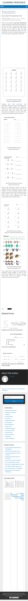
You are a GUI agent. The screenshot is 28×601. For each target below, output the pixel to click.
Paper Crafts (8, 426)
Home (5, 11)
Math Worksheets (10, 20)
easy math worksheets (10, 388)
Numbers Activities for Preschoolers (12, 330)
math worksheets (20, 388)
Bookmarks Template (10, 412)
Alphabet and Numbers (11, 410)
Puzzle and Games (10, 430)
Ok (10, 597)
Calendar (7, 414)
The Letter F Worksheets (9, 347)
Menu (2, 6)
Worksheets (18, 20)
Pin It (3, 309)
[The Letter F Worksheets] (14, 339)
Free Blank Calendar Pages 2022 (13, 466)
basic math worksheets (15, 104)
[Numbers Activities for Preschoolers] (14, 322)
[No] (26, 595)
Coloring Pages (9, 416)
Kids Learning (11, 11)
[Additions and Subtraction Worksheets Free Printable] (14, 355)
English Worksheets (10, 420)
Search (13, 401)
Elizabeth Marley (7, 18)
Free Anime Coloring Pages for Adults (14, 464)
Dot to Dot (8, 418)
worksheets (5, 390)
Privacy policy (15, 597)
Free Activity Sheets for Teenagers (13, 468)
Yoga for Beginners (10, 438)
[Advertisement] (14, 50)
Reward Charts (8, 432)
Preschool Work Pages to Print (12, 451)
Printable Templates (10, 428)
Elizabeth (11, 376)
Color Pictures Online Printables (13, 460)
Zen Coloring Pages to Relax (12, 462)
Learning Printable (14, 2)
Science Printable (9, 434)
